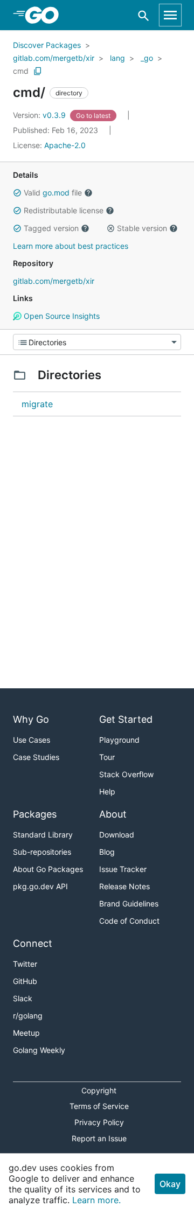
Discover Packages (47, 45)
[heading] (45, 15)
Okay (170, 1183)
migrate (37, 404)
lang (117, 57)
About (113, 814)
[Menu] (97, 342)
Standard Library (43, 834)
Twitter (25, 963)
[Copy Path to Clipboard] (38, 71)
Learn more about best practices (70, 245)
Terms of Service (99, 1106)
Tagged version (51, 228)
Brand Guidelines (128, 903)
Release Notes (124, 886)
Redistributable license (64, 210)
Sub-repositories (42, 851)
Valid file (53, 192)
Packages (35, 814)
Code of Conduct (129, 920)
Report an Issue (99, 1138)
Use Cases (31, 739)
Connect (32, 943)
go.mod (56, 192)
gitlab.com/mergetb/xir (53, 57)
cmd (21, 70)
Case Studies (36, 757)
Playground (119, 739)
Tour (107, 757)
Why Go (31, 719)
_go (147, 57)
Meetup (26, 1032)
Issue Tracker (123, 869)
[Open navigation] (170, 15)
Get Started (126, 719)
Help (107, 791)
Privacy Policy (99, 1122)
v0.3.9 (40, 115)
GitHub (25, 981)
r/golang (28, 1015)
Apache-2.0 (65, 145)
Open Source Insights (61, 315)
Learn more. (96, 1200)
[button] (17, 193)
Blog (107, 851)
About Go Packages (48, 869)
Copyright (98, 1090)
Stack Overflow (126, 774)
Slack (22, 998)
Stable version (142, 228)
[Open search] (143, 15)
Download (116, 834)
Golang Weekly (39, 1050)
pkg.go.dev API (40, 886)
